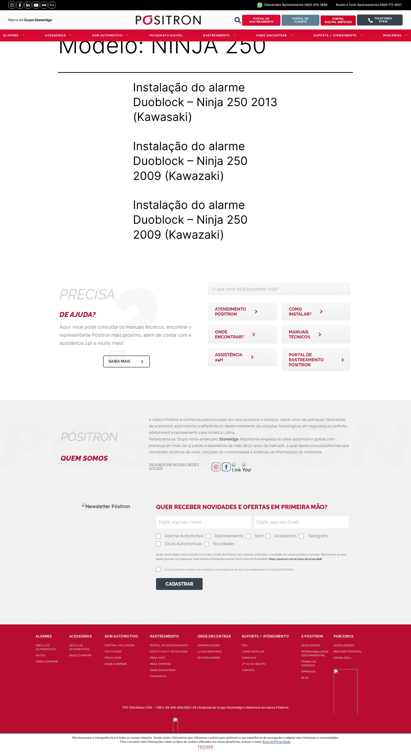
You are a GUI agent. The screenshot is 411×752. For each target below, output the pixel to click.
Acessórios (285, 535)
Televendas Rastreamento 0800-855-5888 (296, 5)
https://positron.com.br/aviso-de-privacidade (295, 559)
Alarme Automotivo (184, 535)
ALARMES (11, 35)
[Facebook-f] (19, 5)
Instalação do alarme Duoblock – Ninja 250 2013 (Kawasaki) (205, 102)
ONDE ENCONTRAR (271, 35)
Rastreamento (229, 535)
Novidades (224, 543)
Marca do (30, 20)
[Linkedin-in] (27, 5)
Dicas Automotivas (183, 543)
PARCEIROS (392, 35)
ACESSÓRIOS (55, 35)
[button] (237, 20)
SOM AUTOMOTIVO (107, 35)
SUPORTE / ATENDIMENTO (335, 35)
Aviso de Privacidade (276, 741)
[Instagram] (11, 5)
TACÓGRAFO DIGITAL (166, 35)
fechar (205, 746)
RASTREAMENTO (216, 35)
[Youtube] (36, 5)
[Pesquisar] (344, 288)
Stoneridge (228, 439)
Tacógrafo (318, 535)
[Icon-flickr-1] (44, 5)
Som (259, 535)
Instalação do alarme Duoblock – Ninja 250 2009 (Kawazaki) (190, 161)
